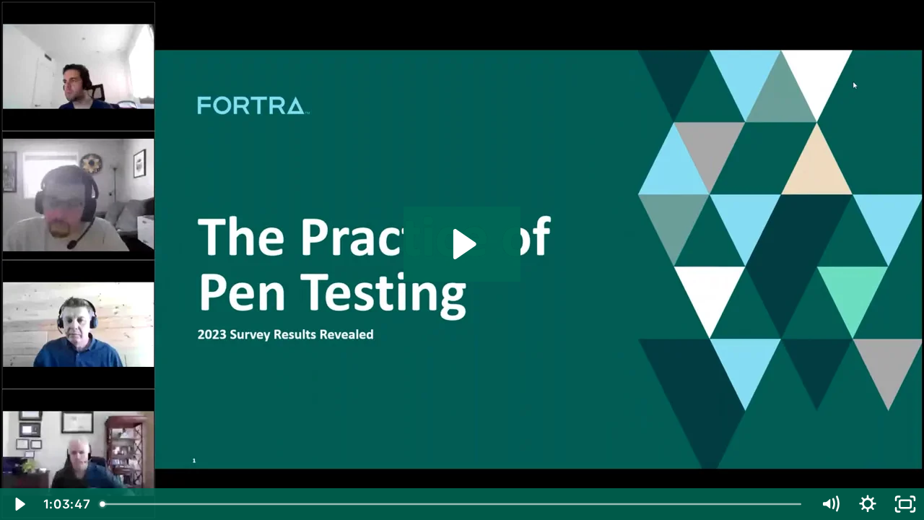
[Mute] (830, 504)
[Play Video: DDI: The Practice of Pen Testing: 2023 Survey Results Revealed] (462, 244)
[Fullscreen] (905, 504)
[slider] (453, 504)
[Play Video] (19, 504)
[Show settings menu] (867, 504)
